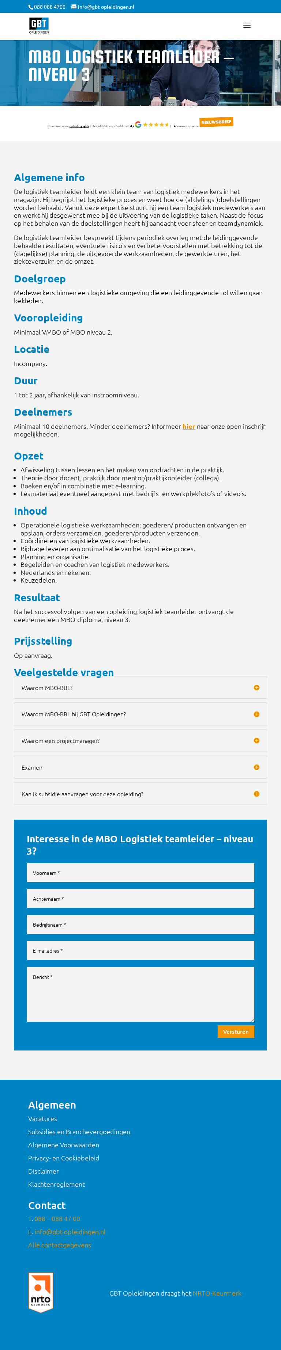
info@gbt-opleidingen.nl (70, 1231)
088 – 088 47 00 (57, 1218)
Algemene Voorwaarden (63, 1144)
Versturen (236, 1031)
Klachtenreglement (56, 1184)
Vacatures (42, 1118)
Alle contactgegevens (59, 1244)
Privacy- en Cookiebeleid (64, 1157)
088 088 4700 (49, 6)
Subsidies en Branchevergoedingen (79, 1131)
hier (189, 426)
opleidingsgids (79, 125)
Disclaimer (43, 1171)
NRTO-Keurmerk (217, 1293)
